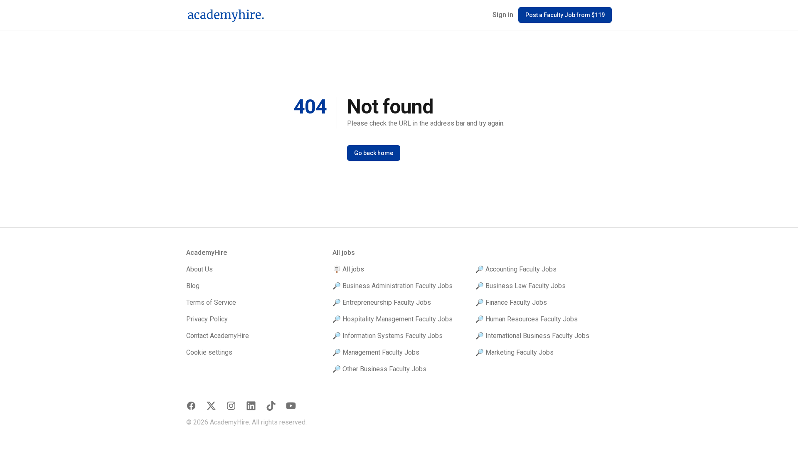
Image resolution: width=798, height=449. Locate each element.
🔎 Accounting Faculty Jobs (516, 269)
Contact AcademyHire (217, 336)
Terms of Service (211, 302)
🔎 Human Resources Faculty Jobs (526, 319)
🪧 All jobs (348, 269)
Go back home (373, 153)
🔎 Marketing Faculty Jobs (514, 352)
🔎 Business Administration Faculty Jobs (392, 286)
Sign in (503, 15)
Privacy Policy (207, 319)
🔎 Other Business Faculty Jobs (379, 369)
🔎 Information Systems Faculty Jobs (387, 336)
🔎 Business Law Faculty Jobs (520, 286)
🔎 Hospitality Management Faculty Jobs (392, 319)
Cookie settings (209, 352)
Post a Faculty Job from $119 (565, 15)
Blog (193, 286)
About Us (199, 269)
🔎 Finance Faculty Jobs (511, 302)
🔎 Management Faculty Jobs (375, 352)
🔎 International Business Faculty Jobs (532, 336)
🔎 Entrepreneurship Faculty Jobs (381, 302)
